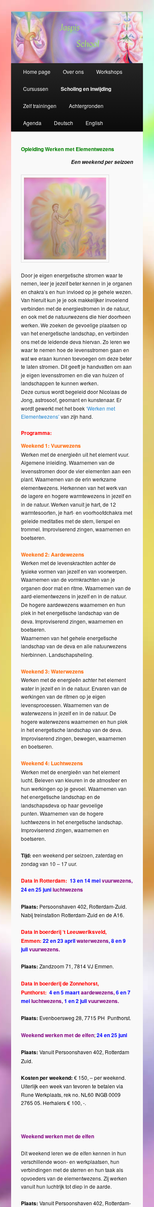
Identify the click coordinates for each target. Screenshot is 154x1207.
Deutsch (63, 122)
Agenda (32, 122)
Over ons (73, 71)
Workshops (109, 71)
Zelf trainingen (39, 105)
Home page (36, 71)
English (94, 122)
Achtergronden (86, 105)
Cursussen (35, 88)
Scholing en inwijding (86, 89)
